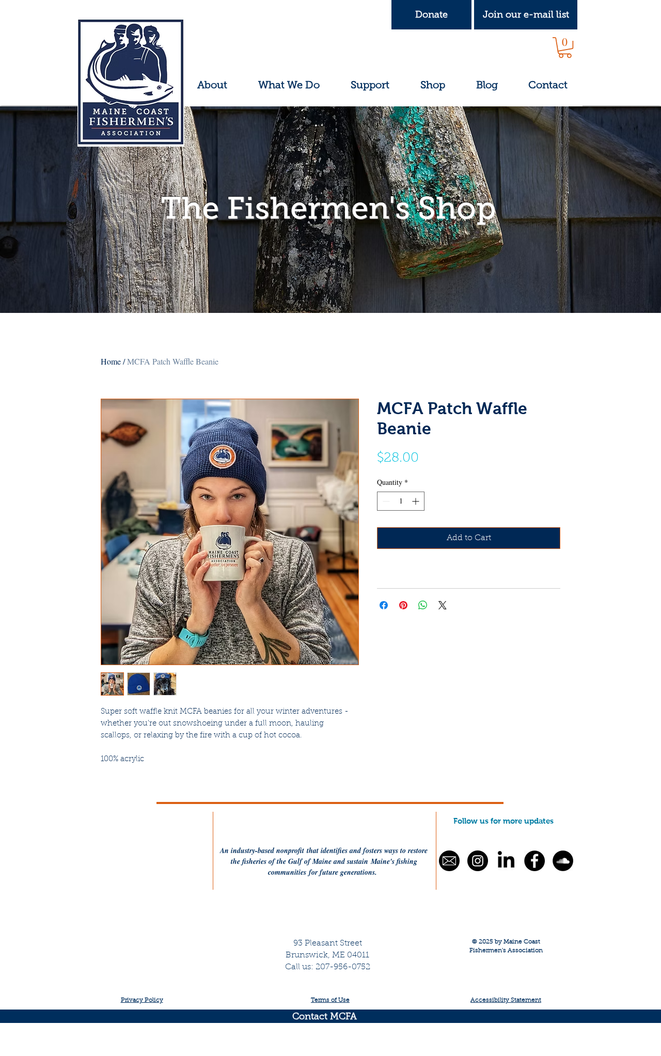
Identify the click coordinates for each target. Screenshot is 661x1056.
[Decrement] (385, 501)
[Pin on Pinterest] (403, 605)
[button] (525, 14)
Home (111, 361)
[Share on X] (442, 605)
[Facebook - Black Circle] (534, 860)
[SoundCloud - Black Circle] (563, 860)
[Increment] (416, 501)
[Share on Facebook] (383, 605)
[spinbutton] (400, 501)
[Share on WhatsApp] (423, 605)
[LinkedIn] (506, 860)
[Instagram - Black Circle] (477, 860)
